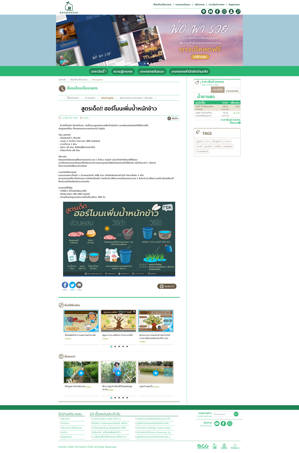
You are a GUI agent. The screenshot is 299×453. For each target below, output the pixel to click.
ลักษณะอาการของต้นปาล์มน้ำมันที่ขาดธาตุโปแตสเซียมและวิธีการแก (154, 337)
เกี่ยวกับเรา (65, 419)
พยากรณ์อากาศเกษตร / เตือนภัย (136, 98)
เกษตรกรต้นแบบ (152, 71)
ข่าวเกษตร (90, 98)
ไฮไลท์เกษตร (73, 98)
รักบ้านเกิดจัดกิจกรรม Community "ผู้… (154, 432)
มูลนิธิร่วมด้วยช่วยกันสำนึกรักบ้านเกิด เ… (154, 437)
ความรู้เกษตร (123, 71)
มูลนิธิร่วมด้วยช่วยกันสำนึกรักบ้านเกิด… (153, 423)
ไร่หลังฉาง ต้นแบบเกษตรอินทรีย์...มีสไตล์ (109, 423)
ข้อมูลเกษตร (66, 437)
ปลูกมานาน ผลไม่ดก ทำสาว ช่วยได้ (117, 335)
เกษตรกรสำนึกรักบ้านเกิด (189, 71)
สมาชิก (64, 432)
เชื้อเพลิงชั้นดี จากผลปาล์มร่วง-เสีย (80, 335)
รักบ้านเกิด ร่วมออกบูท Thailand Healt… (154, 428)
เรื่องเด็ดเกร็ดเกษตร (79, 79)
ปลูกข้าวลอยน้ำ (146, 386)
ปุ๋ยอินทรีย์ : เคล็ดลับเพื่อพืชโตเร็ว (106, 432)
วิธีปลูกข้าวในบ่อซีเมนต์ (75, 386)
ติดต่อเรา (65, 423)
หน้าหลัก (62, 79)
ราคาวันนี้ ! (98, 71)
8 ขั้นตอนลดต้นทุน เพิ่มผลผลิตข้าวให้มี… (109, 428)
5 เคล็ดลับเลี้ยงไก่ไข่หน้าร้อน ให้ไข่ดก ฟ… (109, 437)
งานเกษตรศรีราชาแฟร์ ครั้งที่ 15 (106, 419)
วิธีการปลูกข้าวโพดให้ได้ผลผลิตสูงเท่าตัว (117, 388)
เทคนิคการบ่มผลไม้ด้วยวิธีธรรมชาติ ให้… (154, 419)
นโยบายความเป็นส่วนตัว (71, 428)
